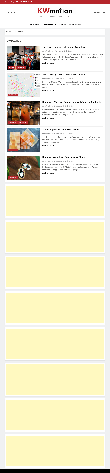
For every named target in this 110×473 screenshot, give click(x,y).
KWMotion (47, 51)
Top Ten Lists (34, 25)
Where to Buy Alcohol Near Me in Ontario (64, 74)
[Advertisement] (55, 201)
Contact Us (74, 25)
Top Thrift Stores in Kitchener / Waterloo (63, 47)
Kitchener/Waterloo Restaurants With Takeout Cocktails (71, 102)
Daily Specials (50, 25)
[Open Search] (104, 25)
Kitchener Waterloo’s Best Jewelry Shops (63, 157)
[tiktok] (14, 13)
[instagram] (8, 13)
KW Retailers (21, 67)
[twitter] (11, 13)
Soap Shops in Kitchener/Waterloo (60, 129)
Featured (12, 67)
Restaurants (23, 123)
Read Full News (47, 63)
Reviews (62, 25)
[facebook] (6, 13)
